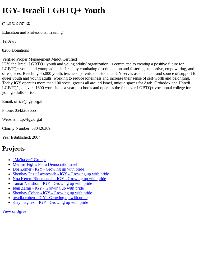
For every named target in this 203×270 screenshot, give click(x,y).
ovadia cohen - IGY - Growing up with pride (50, 197)
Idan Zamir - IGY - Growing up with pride (48, 188)
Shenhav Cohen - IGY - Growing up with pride (52, 193)
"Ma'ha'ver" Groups (29, 159)
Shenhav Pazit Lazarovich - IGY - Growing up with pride (61, 174)
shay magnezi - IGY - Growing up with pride (50, 202)
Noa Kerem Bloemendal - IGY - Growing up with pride (59, 178)
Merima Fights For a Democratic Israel (45, 164)
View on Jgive (14, 211)
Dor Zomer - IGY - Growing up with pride (48, 169)
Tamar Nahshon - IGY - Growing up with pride (52, 183)
